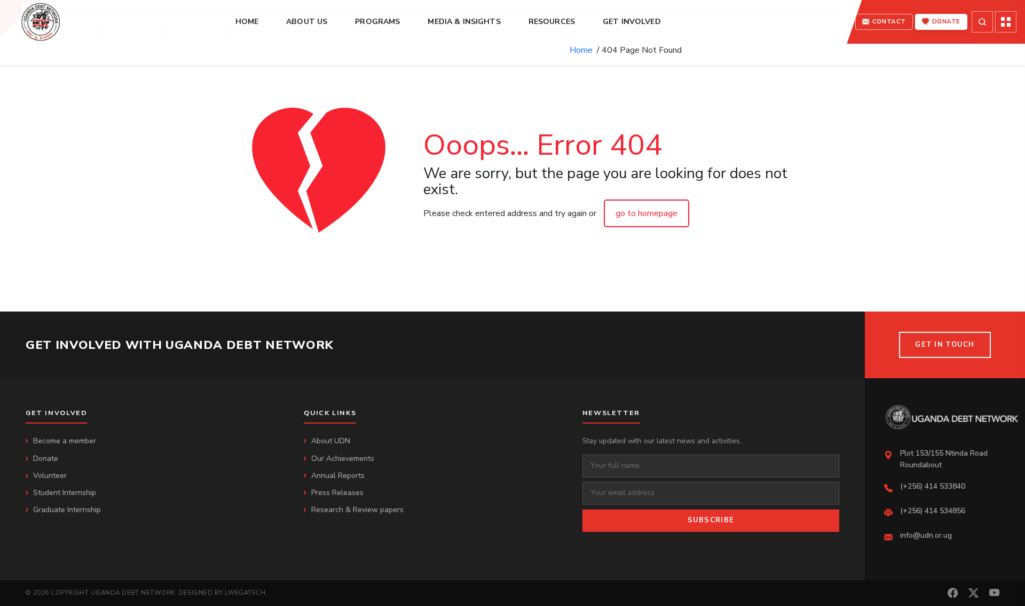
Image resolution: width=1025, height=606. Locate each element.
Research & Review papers (357, 510)
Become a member (64, 441)
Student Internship (64, 493)
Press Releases (337, 493)
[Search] (982, 22)
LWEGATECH (245, 592)
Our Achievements (342, 458)
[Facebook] (953, 593)
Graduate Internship (67, 510)
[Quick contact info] (1005, 22)
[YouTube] (994, 593)
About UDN (330, 441)
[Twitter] (973, 593)
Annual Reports (338, 476)
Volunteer (50, 476)
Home (583, 50)
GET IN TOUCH (944, 344)
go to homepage (646, 213)
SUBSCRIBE (711, 520)
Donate (45, 458)
